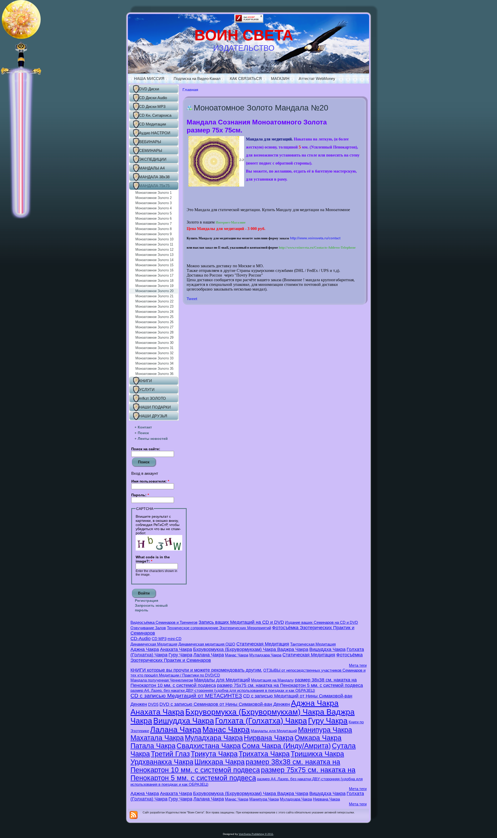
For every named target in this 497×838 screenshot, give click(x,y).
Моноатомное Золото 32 (154, 353)
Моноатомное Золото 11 (154, 244)
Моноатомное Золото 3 (153, 203)
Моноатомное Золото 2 (153, 198)
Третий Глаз (170, 754)
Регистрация (146, 600)
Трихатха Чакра (264, 754)
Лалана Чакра (208, 654)
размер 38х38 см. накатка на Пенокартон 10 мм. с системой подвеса (235, 766)
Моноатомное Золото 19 (154, 286)
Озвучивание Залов (148, 628)
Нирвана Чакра (269, 738)
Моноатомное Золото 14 (154, 260)
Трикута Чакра (214, 754)
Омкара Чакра (318, 738)
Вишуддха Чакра (327, 649)
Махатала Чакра (157, 738)
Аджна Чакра (144, 649)
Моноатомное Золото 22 (154, 301)
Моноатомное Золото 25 (154, 317)
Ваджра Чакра (292, 649)
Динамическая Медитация (153, 644)
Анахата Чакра (176, 649)
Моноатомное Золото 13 (154, 255)
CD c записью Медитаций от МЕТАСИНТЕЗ (186, 696)
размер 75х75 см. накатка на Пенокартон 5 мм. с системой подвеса (290, 685)
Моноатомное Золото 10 (154, 239)
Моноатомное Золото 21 (154, 296)
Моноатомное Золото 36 (154, 374)
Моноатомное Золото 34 (154, 363)
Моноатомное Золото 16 (154, 270)
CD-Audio (140, 638)
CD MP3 (159, 638)
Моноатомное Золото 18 (154, 281)
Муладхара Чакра (265, 655)
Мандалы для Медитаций (222, 680)
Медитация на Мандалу (272, 680)
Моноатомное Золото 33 (154, 358)
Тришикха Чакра (317, 754)
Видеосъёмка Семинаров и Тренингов (164, 622)
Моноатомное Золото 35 (154, 368)
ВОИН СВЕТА (243, 35)
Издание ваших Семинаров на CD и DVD (321, 622)
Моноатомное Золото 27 (154, 327)
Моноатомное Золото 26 (154, 322)
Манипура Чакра (325, 730)
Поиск (143, 433)
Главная (190, 89)
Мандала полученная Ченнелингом (161, 680)
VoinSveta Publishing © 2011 (256, 834)
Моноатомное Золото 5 (153, 213)
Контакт (145, 427)
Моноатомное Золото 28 (154, 332)
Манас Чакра (236, 655)
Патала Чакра (153, 746)
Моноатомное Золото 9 (153, 234)
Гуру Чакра (180, 654)
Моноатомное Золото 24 (154, 312)
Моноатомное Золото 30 (154, 343)
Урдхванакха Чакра (161, 762)
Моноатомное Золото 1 (153, 193)
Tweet (192, 298)
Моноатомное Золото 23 (154, 306)
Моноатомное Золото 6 (153, 218)
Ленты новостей (153, 438)
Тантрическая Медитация (313, 644)
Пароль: (140, 495)
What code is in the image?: (153, 559)
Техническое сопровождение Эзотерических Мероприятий (219, 628)
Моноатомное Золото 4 (153, 208)
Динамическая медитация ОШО (206, 644)
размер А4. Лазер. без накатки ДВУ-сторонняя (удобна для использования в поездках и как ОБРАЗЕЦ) (222, 690)
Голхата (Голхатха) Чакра (261, 720)
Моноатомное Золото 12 (154, 249)
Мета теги (358, 665)
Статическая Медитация (262, 644)
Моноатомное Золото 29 (154, 337)
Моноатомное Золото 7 (153, 224)
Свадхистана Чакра (209, 746)
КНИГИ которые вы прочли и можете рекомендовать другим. (196, 670)
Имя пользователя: (150, 481)
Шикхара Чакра (219, 762)
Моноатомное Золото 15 (154, 265)
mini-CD (174, 638)
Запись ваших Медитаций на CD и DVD (241, 622)
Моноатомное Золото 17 (154, 275)
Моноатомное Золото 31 (154, 348)
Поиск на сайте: (145, 449)
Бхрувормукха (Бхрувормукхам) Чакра (235, 649)
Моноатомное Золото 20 (154, 291)
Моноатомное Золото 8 (153, 229)
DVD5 (153, 704)
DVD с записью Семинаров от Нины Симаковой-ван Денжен (224, 704)
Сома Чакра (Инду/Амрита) (286, 746)
